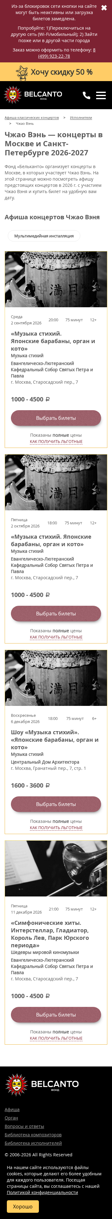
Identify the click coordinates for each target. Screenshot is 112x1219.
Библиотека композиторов (33, 1135)
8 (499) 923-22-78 (67, 53)
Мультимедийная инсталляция (44, 236)
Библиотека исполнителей (33, 1143)
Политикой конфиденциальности (42, 1192)
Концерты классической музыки (32, 94)
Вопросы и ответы (24, 1126)
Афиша (12, 1109)
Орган (11, 1118)
